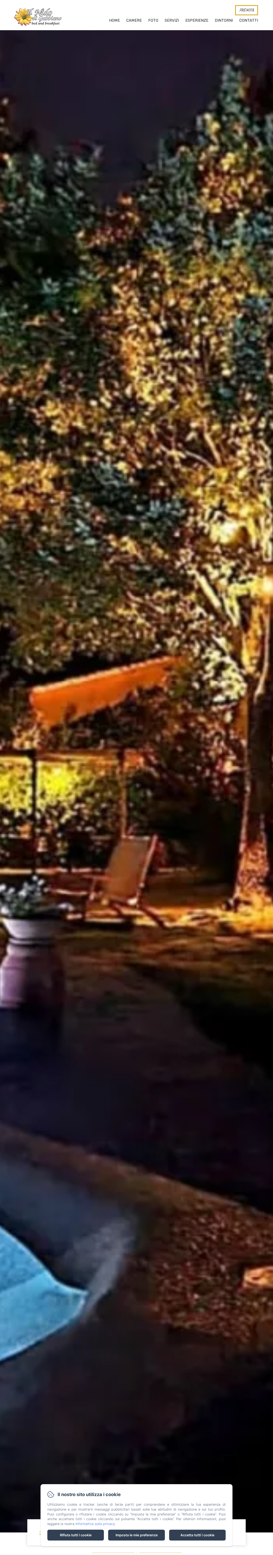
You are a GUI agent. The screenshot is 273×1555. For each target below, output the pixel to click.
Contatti (248, 20)
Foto (153, 20)
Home (114, 20)
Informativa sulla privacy (95, 1524)
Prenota (246, 10)
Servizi (172, 20)
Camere (134, 20)
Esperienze (196, 20)
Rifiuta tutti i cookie (75, 1535)
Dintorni (224, 20)
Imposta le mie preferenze (137, 1535)
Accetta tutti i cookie (197, 1535)
